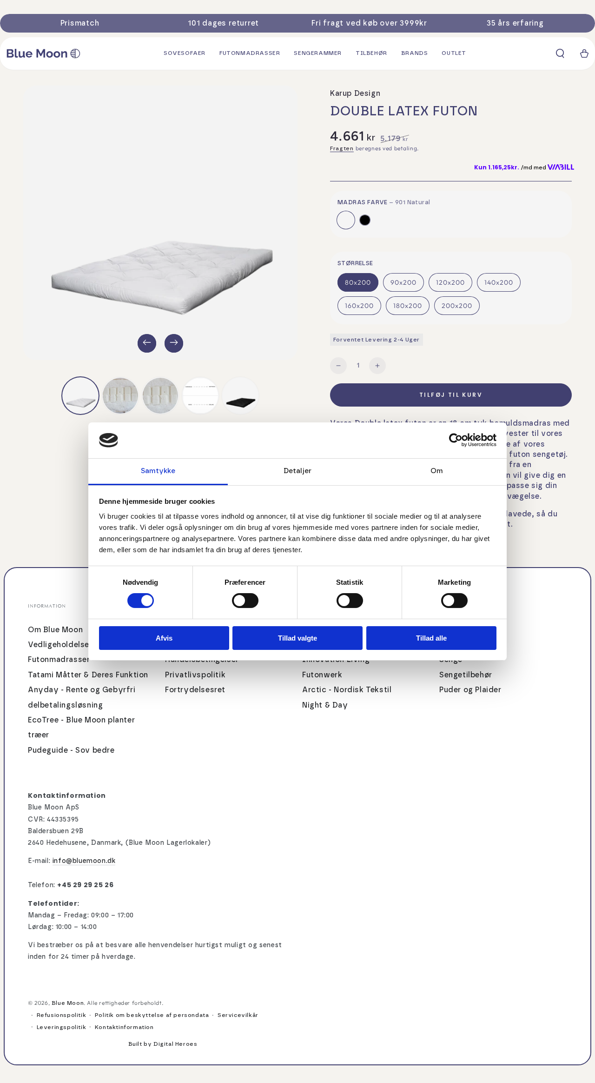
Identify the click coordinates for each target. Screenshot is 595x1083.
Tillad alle (431, 638)
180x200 (407, 305)
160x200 (359, 305)
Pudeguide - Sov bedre (71, 750)
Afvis (164, 638)
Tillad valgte (297, 638)
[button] (560, 53)
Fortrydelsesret (195, 690)
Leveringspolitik (61, 1027)
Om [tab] (436, 471)
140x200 (498, 282)
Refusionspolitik (61, 1015)
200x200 (457, 305)
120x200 (450, 282)
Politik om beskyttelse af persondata (152, 1015)
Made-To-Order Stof (434, 371)
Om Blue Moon (55, 630)
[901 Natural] (345, 220)
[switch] (245, 600)
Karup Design (355, 93)
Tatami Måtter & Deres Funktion (88, 675)
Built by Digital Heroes (163, 1044)
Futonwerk (322, 675)
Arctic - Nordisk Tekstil (346, 690)
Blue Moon (68, 1003)
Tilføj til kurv (451, 395)
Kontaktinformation (124, 1027)
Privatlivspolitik (195, 675)
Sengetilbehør (465, 675)
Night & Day (325, 705)
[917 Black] (365, 220)
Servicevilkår (238, 1015)
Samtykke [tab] (158, 471)
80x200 (358, 282)
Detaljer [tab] (297, 471)
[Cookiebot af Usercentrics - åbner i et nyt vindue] (455, 440)
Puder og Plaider (470, 690)
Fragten (342, 148)
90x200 (403, 282)
